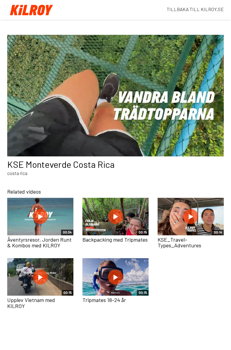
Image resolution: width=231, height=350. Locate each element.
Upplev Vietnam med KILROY (31, 303)
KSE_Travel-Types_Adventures (179, 242)
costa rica (17, 173)
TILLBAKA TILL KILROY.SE (195, 9)
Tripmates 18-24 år (104, 300)
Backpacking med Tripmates (115, 239)
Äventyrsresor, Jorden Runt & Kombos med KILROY (39, 242)
